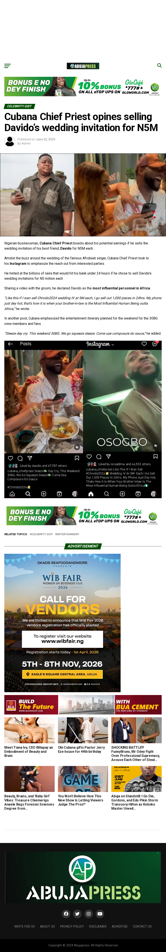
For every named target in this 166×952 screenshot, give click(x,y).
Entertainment (68, 534)
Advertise (120, 926)
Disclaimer (98, 926)
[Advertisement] (83, 30)
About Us (47, 926)
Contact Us (142, 926)
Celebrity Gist (42, 534)
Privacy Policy (72, 926)
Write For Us (24, 926)
